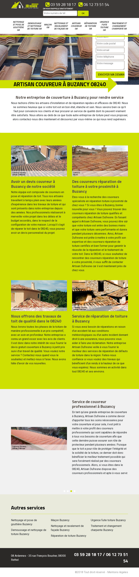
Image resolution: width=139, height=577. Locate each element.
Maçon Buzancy (60, 520)
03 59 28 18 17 (63, 4)
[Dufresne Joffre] (25, 9)
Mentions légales (117, 572)
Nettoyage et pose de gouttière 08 (18, 26)
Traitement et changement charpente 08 (119, 25)
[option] (69, 438)
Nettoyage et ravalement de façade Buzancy (67, 528)
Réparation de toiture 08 (90, 25)
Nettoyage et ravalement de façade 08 (61, 25)
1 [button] (64, 491)
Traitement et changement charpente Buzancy (106, 528)
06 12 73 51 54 (96, 4)
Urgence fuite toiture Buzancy (108, 520)
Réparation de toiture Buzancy (68, 535)
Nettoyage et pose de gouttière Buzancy (24, 522)
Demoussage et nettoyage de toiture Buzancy (28, 532)
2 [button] (68, 491)
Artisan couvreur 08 (76, 25)
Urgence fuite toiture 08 (104, 26)
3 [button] (71, 491)
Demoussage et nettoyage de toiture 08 (34, 25)
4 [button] (74, 491)
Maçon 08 (48, 26)
